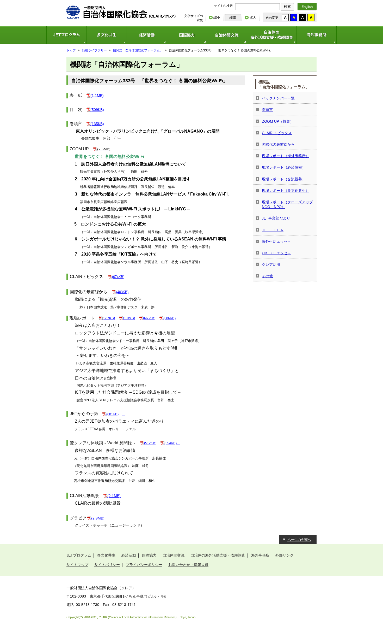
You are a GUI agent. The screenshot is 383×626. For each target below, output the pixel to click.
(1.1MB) (97, 95)
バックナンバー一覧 (278, 98)
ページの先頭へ (299, 540)
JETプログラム (66, 35)
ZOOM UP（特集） (278, 121)
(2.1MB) (114, 496)
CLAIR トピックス (277, 133)
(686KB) (169, 318)
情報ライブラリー (94, 50)
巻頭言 (267, 110)
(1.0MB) (129, 318)
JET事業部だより (276, 218)
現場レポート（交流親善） (284, 179)
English (307, 7)
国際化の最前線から (278, 144)
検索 (287, 6)
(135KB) (97, 124)
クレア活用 (271, 264)
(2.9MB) (97, 518)
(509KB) (97, 110)
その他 (267, 276)
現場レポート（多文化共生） (285, 190)
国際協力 (187, 35)
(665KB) (149, 318)
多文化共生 (107, 35)
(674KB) (118, 277)
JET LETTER (272, 230)
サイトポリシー (107, 565)
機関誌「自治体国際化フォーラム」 (138, 50)
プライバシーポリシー (144, 565)
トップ (71, 50)
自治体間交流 (227, 35)
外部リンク (284, 555)
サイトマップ (77, 565)
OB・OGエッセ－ (276, 253)
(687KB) (109, 318)
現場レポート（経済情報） (284, 167)
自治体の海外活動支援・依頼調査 (271, 35)
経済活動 (147, 35)
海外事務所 (316, 35)
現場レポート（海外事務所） (285, 156)
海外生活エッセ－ (276, 241)
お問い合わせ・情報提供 (188, 565)
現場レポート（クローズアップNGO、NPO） (287, 204)
